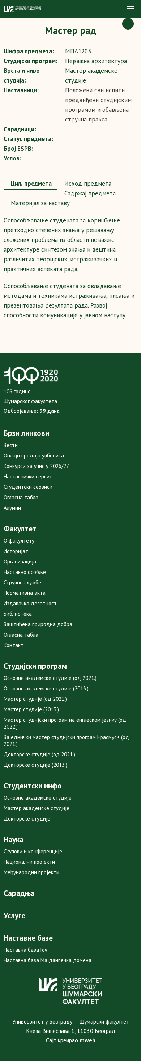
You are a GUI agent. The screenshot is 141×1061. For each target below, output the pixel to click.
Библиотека (18, 613)
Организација (20, 561)
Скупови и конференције (33, 851)
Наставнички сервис (28, 476)
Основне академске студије (38, 797)
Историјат (16, 551)
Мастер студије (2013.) (31, 709)
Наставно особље (25, 572)
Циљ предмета (30, 183)
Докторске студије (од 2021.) (39, 754)
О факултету (19, 540)
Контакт (14, 645)
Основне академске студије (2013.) (46, 688)
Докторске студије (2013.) (35, 764)
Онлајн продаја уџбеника (34, 455)
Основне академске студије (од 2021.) (50, 678)
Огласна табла (21, 497)
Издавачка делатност (30, 603)
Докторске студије (27, 818)
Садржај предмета (89, 193)
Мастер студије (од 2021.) (35, 698)
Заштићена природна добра (38, 624)
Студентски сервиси (28, 486)
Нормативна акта (25, 592)
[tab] (30, 184)
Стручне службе (22, 582)
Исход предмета (87, 183)
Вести (11, 445)
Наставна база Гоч (25, 949)
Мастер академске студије (36, 808)
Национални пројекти (29, 861)
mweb (87, 1040)
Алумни (12, 507)
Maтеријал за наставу (39, 203)
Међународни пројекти (31, 872)
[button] (130, 9)
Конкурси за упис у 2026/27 (36, 466)
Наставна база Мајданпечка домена (47, 960)
